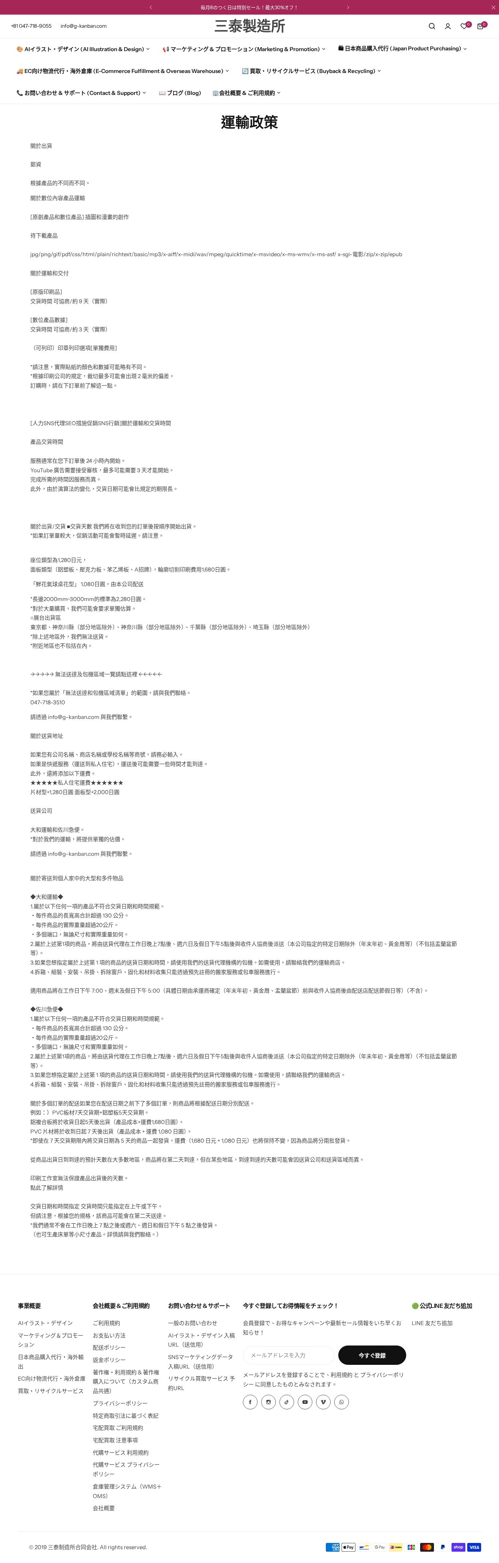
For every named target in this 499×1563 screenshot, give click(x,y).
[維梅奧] (323, 1402)
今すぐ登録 (372, 1355)
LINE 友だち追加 (432, 1323)
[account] (448, 26)
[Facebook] (250, 1402)
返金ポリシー (109, 1359)
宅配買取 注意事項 (115, 1440)
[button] (150, 7)
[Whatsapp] (341, 1402)
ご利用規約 (106, 1323)
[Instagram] (268, 1402)
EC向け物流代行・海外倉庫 (51, 1378)
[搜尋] (432, 26)
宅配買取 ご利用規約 (118, 1427)
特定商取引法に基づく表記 (126, 1415)
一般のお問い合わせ (192, 1323)
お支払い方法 (109, 1335)
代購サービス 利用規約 (121, 1452)
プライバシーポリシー (120, 1403)
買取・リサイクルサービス (51, 1390)
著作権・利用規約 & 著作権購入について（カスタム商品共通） (126, 1381)
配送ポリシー (109, 1347)
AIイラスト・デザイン (45, 1323)
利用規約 (342, 1374)
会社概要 (104, 1508)
